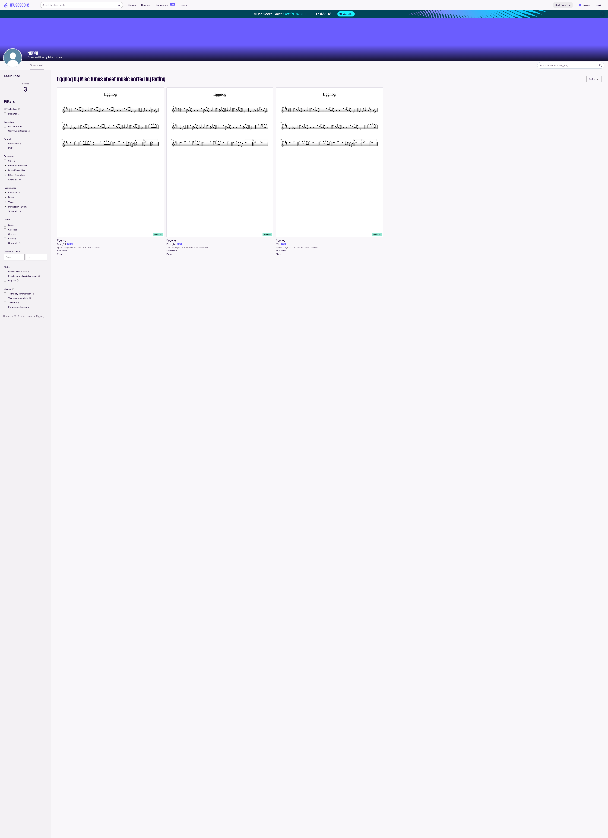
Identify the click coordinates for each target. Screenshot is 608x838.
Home (6, 316)
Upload (586, 5)
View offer (348, 14)
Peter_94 (61, 244)
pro (70, 244)
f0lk (278, 244)
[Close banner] (602, 14)
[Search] (119, 5)
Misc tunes (26, 316)
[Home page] (16, 5)
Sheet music (37, 65)
